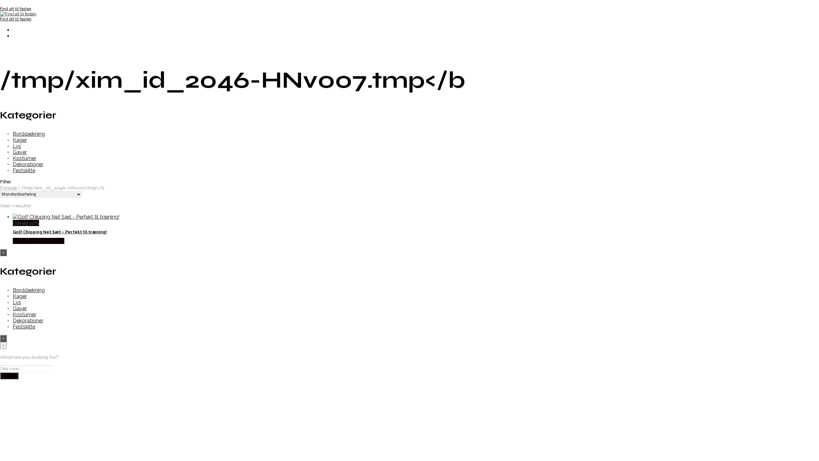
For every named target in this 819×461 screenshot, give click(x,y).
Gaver (20, 152)
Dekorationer (28, 164)
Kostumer (24, 158)
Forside (8, 188)
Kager (20, 140)
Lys (17, 146)
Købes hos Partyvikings (38, 241)
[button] (409, 182)
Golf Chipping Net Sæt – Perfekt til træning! (60, 232)
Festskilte (24, 170)
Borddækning (29, 134)
